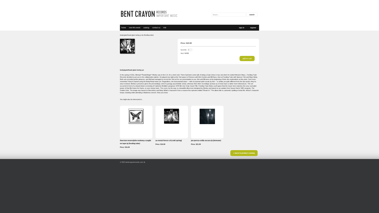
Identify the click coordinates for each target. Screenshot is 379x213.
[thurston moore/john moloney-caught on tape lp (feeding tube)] (136, 123)
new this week (134, 28)
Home (123, 28)
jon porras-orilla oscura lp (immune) (206, 140)
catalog (146, 28)
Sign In (241, 28)
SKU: (182, 53)
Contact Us (156, 28)
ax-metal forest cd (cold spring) (168, 140)
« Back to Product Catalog (244, 153)
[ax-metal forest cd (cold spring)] (171, 123)
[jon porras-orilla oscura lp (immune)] (207, 123)
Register (253, 28)
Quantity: (184, 50)
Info (164, 28)
